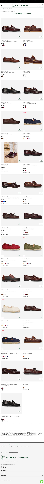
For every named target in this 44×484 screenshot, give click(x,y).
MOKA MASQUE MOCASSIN (28, 322)
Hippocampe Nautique (28, 41)
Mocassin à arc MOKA (6, 165)
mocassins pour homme (6, 436)
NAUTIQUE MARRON (27, 72)
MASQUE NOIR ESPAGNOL (6, 103)
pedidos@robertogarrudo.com (9, 464)
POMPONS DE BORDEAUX (28, 229)
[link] (2, 45)
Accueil (2, 11)
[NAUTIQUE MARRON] (32, 59)
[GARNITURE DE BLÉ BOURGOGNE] (11, 246)
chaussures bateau (4, 433)
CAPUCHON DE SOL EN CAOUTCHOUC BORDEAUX (31, 166)
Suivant (39, 423)
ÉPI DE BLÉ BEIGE (5, 322)
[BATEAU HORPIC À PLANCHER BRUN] (11, 59)
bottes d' (28, 432)
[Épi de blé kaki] (32, 246)
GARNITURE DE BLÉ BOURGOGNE (8, 260)
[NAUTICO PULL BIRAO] (32, 184)
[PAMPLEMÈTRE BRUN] (32, 277)
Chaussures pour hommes (9, 11)
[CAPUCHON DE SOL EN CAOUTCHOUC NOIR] (11, 403)
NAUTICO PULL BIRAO (27, 198)
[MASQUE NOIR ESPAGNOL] (11, 90)
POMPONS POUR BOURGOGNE (29, 103)
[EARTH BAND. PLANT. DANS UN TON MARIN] (11, 339)
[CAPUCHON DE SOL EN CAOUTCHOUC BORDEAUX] (32, 152)
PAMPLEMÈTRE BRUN (27, 291)
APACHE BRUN (26, 384)
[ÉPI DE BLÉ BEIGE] (11, 308)
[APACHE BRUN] (32, 371)
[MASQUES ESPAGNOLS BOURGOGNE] (11, 28)
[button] (42, 5)
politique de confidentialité (13, 452)
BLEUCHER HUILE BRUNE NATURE (8, 291)
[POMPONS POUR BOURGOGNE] (32, 90)
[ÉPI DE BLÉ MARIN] (32, 121)
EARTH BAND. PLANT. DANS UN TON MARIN (10, 353)
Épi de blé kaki (26, 260)
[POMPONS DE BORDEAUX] (32, 215)
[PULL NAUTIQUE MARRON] (11, 121)
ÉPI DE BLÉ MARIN (26, 134)
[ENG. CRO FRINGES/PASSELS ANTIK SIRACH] (11, 184)
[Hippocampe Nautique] (32, 28)
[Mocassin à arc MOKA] (11, 152)
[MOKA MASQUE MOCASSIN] (32, 308)
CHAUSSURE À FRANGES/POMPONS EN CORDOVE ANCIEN (9, 385)
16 (31, 423)
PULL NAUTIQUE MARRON (6, 134)
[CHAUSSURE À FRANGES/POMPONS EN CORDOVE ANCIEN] (11, 371)
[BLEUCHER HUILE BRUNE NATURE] (11, 277)
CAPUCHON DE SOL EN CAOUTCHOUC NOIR (10, 416)
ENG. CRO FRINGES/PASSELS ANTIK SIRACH (10, 198)
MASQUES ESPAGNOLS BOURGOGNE (9, 41)
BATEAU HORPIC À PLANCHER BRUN (8, 72)
